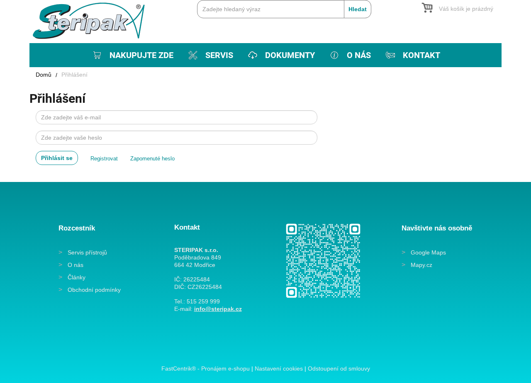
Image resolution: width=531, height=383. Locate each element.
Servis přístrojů (87, 252)
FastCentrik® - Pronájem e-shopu (205, 368)
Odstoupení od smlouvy (339, 368)
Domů (43, 74)
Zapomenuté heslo (152, 158)
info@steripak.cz (218, 308)
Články (76, 277)
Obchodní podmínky (94, 289)
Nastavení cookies (279, 368)
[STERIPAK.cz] (91, 20)
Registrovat (104, 158)
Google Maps (428, 252)
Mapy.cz (421, 265)
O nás (75, 265)
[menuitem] (132, 55)
